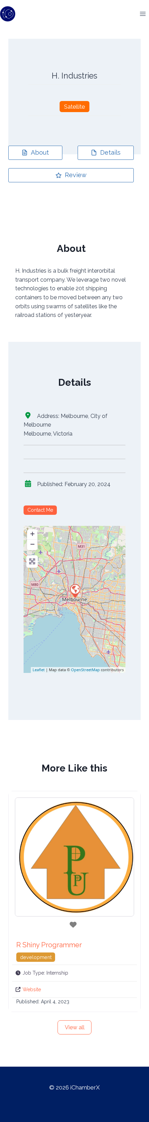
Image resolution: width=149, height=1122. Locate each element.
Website (32, 989)
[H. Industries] (75, 590)
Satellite (74, 106)
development (36, 957)
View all (75, 1027)
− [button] (32, 544)
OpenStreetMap (85, 669)
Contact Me (40, 510)
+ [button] (32, 533)
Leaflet (39, 669)
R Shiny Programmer (49, 945)
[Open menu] (142, 13)
